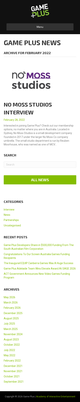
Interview (9, 209)
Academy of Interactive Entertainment (55, 396)
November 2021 (13, 371)
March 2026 (11, 302)
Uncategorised (12, 225)
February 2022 (12, 360)
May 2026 (9, 297)
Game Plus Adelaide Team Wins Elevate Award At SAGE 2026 (40, 268)
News (7, 214)
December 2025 (13, 313)
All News (40, 179)
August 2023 (11, 339)
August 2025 (11, 318)
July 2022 (9, 350)
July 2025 (9, 323)
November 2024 (13, 334)
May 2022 (9, 355)
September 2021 (14, 381)
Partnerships (11, 220)
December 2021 (13, 365)
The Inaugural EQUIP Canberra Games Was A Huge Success (38, 263)
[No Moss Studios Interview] (32, 79)
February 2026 (12, 307)
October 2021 (12, 376)
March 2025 (11, 329)
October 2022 (12, 344)
